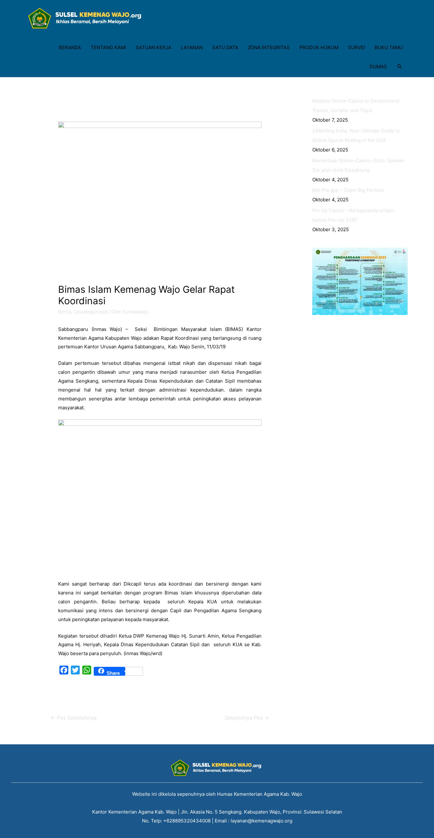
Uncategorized (90, 312)
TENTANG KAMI (108, 47)
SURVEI (356, 47)
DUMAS (378, 67)
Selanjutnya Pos (247, 718)
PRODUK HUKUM (318, 47)
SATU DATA (225, 47)
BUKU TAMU (389, 47)
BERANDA (70, 47)
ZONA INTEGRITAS (269, 47)
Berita (64, 312)
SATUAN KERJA (153, 47)
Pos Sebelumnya (74, 718)
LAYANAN (192, 47)
